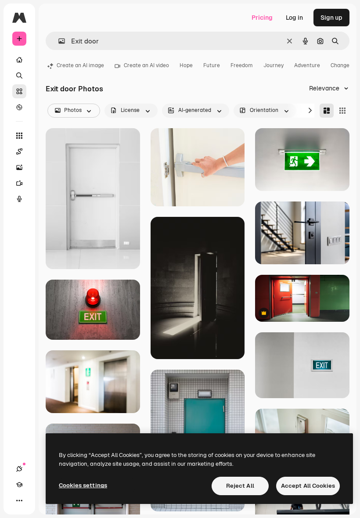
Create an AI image (80, 65)
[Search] (19, 75)
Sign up (331, 18)
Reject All (240, 485)
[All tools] (19, 136)
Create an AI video (146, 65)
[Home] (19, 60)
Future (211, 65)
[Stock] (19, 91)
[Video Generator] (19, 183)
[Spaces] (19, 151)
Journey (273, 65)
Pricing (262, 18)
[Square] (342, 111)
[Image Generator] (19, 167)
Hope (186, 65)
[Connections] (19, 469)
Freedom (241, 65)
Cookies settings (83, 485)
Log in (294, 18)
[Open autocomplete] (58, 41)
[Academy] (19, 485)
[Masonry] (327, 111)
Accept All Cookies (308, 485)
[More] (19, 500)
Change (340, 65)
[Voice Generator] (19, 199)
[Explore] (19, 107)
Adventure (307, 65)
